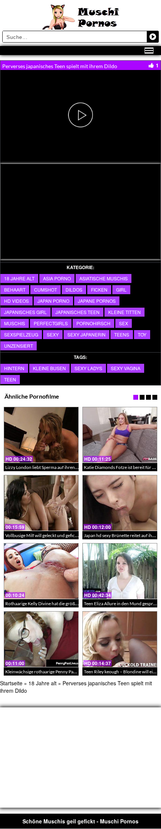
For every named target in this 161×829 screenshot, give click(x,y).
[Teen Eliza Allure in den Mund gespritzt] (119, 571)
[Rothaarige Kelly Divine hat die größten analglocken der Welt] (41, 571)
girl (121, 289)
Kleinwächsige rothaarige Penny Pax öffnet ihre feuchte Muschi (66, 671)
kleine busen (49, 368)
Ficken (99, 289)
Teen (10, 379)
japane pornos (97, 301)
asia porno (57, 278)
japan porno (53, 301)
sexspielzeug (21, 334)
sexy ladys (88, 368)
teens (121, 334)
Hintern (14, 368)
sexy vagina (125, 368)
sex (123, 323)
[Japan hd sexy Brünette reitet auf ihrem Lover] (119, 503)
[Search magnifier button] (153, 37)
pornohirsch (93, 323)
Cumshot (45, 289)
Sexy (53, 334)
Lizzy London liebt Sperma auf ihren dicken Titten (53, 467)
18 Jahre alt (19, 278)
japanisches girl (25, 312)
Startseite (11, 683)
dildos (74, 289)
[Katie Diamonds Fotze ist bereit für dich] (119, 435)
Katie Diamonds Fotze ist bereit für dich (122, 467)
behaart (14, 289)
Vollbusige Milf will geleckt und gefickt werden (49, 535)
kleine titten (124, 312)
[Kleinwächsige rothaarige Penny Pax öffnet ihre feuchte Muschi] (41, 639)
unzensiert (18, 345)
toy (142, 334)
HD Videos (16, 301)
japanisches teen (77, 312)
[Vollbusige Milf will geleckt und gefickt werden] (41, 503)
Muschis (14, 323)
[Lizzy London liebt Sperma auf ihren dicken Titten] (41, 435)
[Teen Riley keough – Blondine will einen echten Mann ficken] (119, 639)
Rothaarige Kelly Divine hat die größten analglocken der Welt (64, 603)
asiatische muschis (103, 278)
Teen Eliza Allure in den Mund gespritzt (122, 603)
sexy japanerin (86, 334)
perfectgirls (51, 323)
